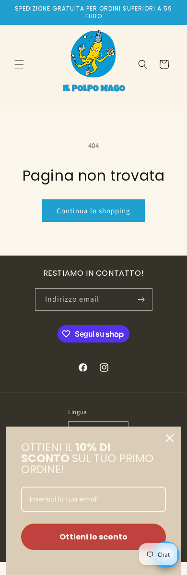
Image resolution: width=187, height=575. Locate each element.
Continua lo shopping (93, 210)
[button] (19, 64)
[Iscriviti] (141, 299)
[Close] (169, 438)
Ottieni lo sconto (93, 536)
